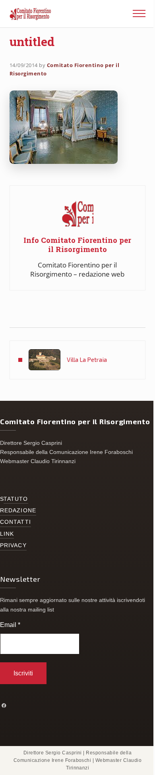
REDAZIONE (18, 510)
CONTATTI (15, 522)
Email (10, 624)
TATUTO (16, 499)
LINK (7, 534)
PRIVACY (13, 545)
